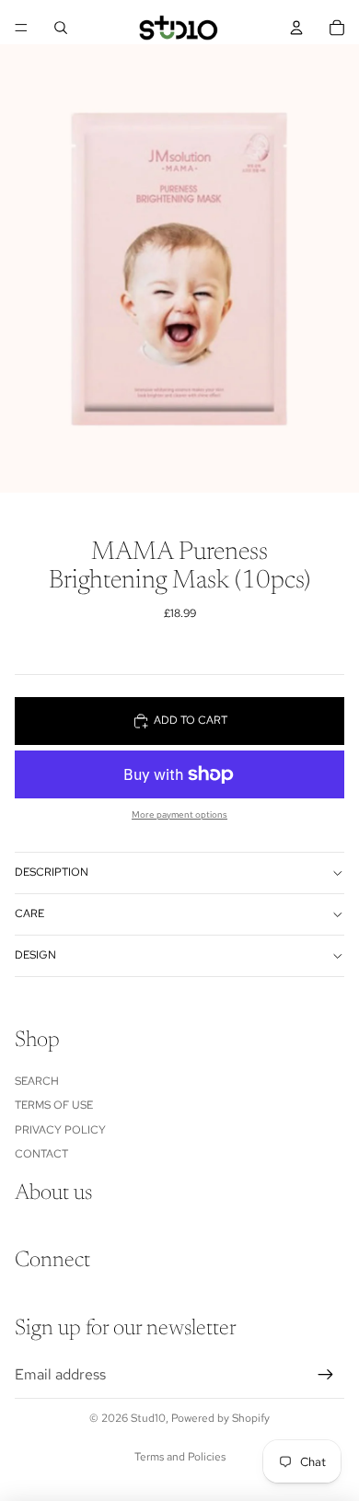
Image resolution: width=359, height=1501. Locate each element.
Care (29, 913)
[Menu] (21, 27)
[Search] (61, 27)
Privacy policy (60, 1130)
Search (37, 1081)
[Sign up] (325, 1374)
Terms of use (54, 1105)
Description (51, 872)
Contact (41, 1153)
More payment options (179, 814)
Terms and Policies (180, 1456)
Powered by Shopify (220, 1418)
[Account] (296, 27)
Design (35, 955)
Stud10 (148, 1418)
